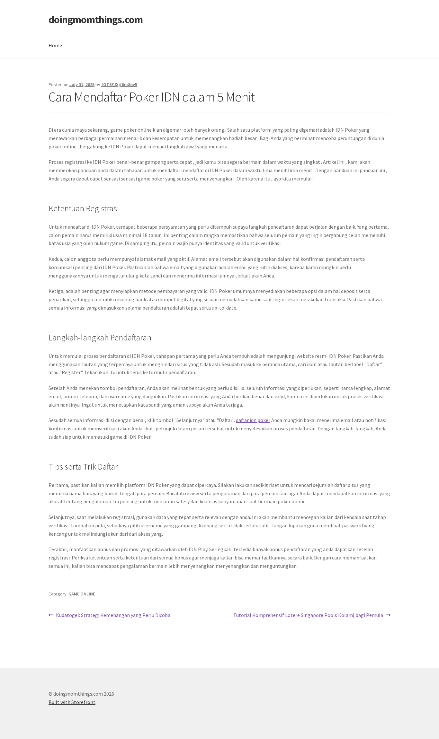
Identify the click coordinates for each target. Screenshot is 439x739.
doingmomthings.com (96, 19)
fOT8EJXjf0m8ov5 (119, 84)
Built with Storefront (72, 702)
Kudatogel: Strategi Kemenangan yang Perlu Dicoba (113, 615)
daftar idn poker (253, 420)
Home (55, 45)
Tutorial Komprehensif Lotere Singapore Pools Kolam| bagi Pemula (308, 615)
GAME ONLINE (81, 594)
